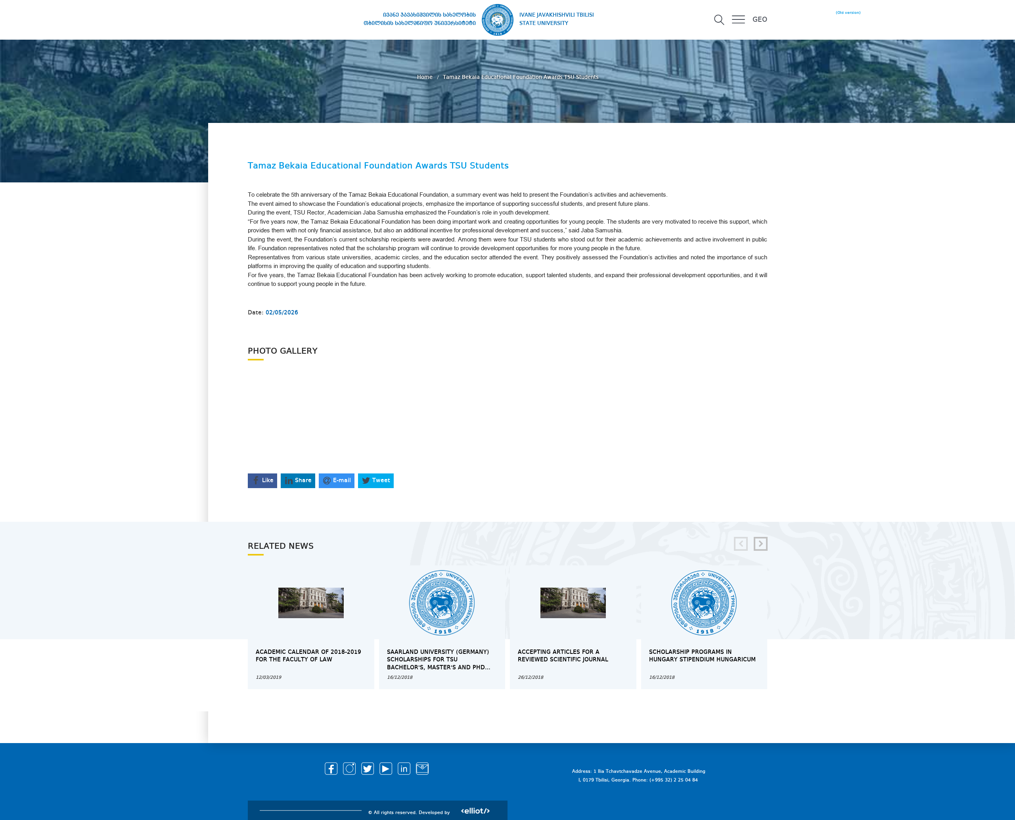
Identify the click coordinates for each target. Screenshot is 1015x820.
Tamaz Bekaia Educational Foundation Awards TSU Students (521, 77)
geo (760, 19)
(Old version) (848, 13)
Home (425, 77)
